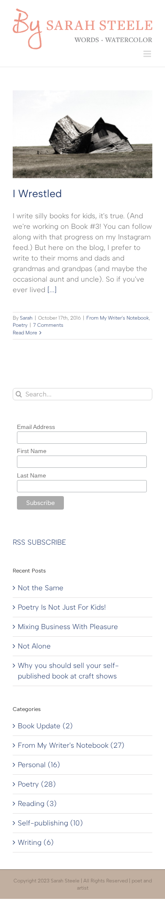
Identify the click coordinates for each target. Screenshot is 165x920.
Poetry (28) (37, 784)
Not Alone (34, 646)
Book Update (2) (45, 726)
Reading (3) (37, 803)
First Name (32, 451)
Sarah (26, 318)
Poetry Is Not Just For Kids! (62, 607)
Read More (25, 333)
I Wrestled (37, 193)
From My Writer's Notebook (117, 318)
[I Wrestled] (82, 134)
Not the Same (40, 587)
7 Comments (48, 325)
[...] (52, 289)
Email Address (36, 426)
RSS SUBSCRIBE (39, 542)
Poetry (20, 325)
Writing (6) (36, 842)
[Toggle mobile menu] (147, 53)
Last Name (31, 475)
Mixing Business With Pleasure (68, 626)
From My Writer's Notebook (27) (71, 745)
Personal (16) (39, 764)
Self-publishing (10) (50, 823)
